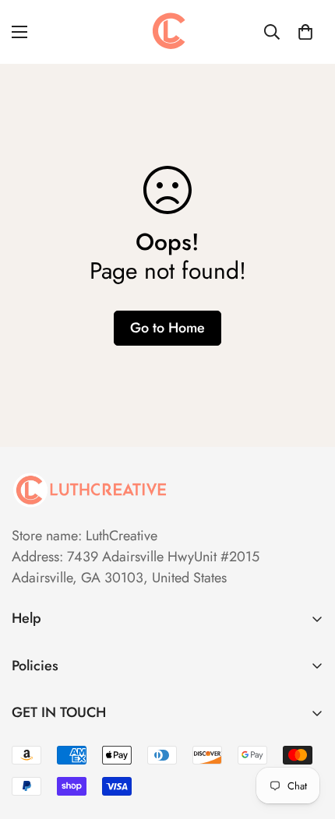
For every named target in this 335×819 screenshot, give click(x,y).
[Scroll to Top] (307, 736)
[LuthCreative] (167, 32)
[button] (305, 32)
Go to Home (167, 328)
